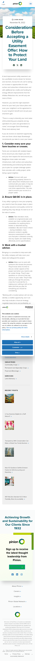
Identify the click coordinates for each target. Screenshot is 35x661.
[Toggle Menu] (31, 4)
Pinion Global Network (16, 601)
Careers (17, 591)
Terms (6, 654)
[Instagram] (21, 574)
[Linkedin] (17, 574)
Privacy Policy (16, 654)
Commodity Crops (11, 365)
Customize (15, 347)
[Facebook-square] (12, 574)
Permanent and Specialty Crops (16, 368)
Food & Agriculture (10, 357)
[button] (14, 65)
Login (3, 4)
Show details (25, 337)
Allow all (16, 342)
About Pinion (17, 586)
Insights (17, 596)
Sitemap (27, 654)
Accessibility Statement (17, 656)
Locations (16, 606)
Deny (16, 352)
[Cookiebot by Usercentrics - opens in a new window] (25, 307)
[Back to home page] (17, 3)
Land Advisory (10, 378)
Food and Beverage (12, 371)
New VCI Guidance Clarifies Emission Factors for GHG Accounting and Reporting (16, 470)
